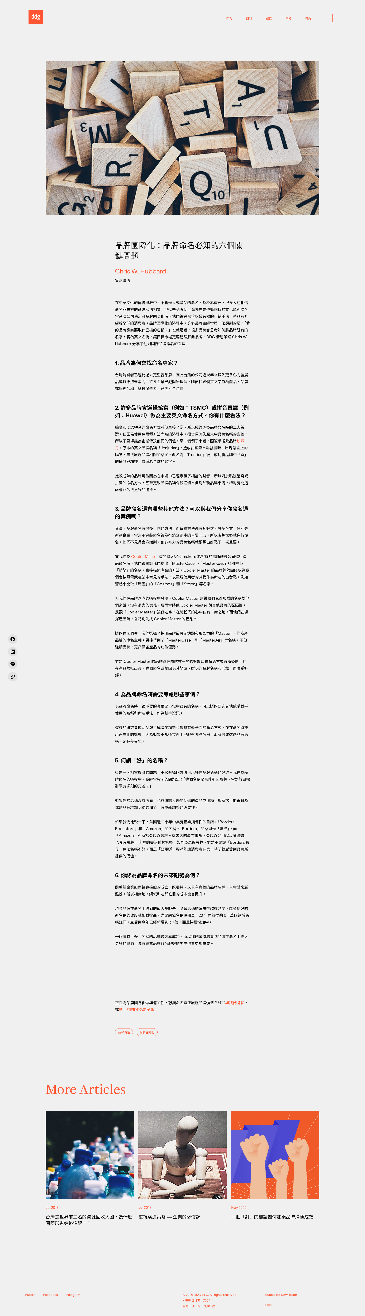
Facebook (50, 1295)
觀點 (249, 18)
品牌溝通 (124, 1032)
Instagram (73, 1295)
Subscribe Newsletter (281, 1295)
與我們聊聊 (234, 1003)
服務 (269, 18)
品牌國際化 (147, 1032)
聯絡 (308, 18)
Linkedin (29, 1295)
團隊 (289, 18)
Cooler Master (144, 556)
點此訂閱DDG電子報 (136, 1009)
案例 (229, 18)
